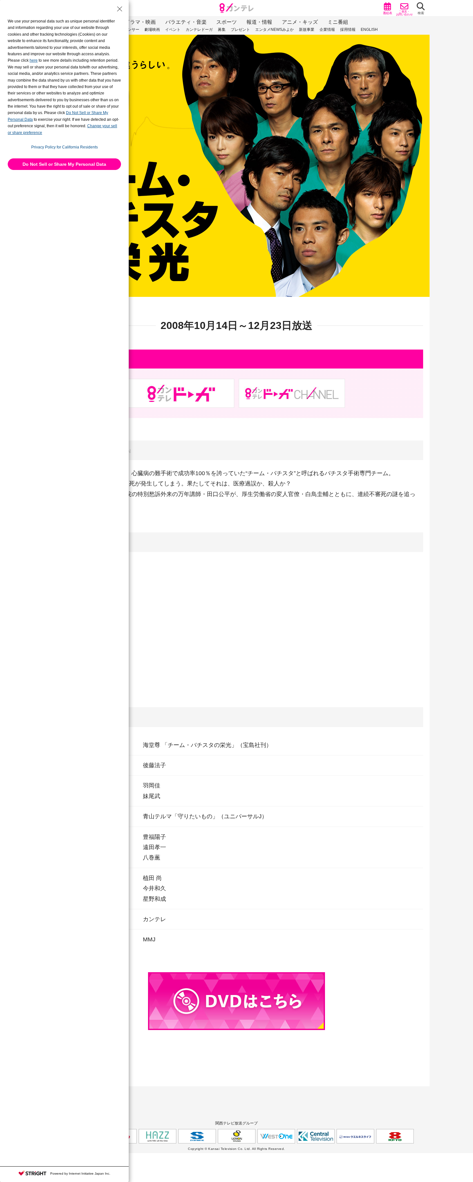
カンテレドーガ (199, 29)
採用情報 (348, 29)
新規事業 (306, 29)
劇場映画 (152, 29)
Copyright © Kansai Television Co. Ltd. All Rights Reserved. (236, 1149)
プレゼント (240, 29)
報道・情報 (259, 22)
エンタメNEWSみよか (274, 29)
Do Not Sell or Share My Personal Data (64, 164)
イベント (173, 29)
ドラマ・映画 (140, 22)
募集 (222, 29)
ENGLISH (369, 29)
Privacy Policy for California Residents (64, 147)
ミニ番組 (338, 22)
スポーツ (226, 22)
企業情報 (327, 29)
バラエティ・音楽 (186, 22)
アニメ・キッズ (300, 22)
